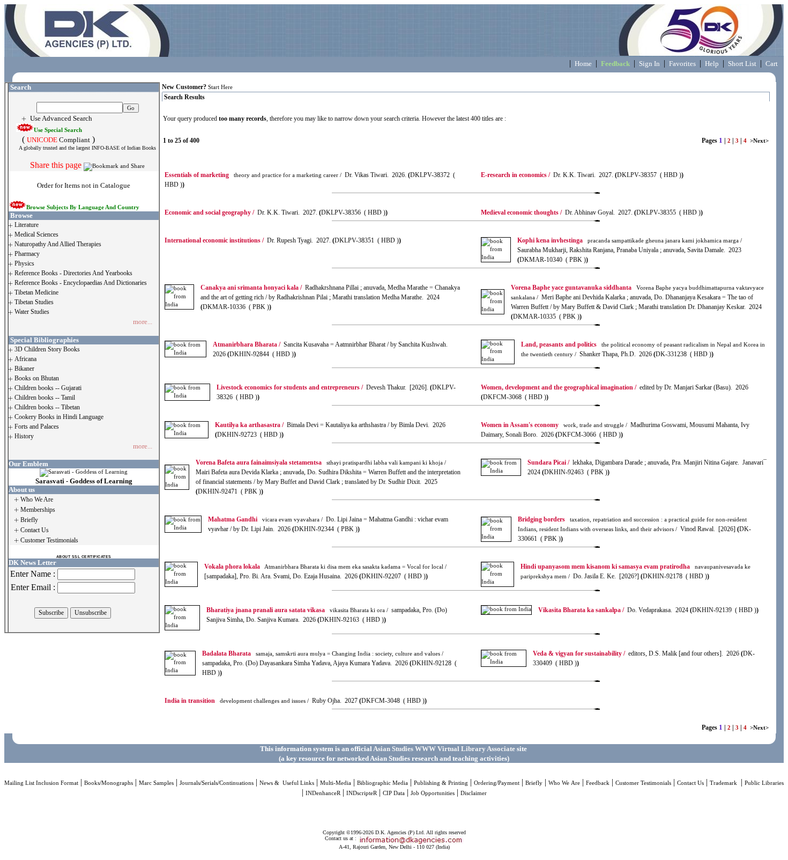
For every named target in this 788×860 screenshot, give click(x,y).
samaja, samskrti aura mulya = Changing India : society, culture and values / (322, 654)
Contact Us (690, 783)
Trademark (724, 783)
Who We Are (564, 783)
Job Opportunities (433, 793)
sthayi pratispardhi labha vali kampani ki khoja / (321, 463)
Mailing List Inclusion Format (41, 783)
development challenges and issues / (237, 701)
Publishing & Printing (441, 783)
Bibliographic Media (382, 783)
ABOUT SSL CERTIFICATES (83, 556)
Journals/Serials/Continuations (217, 783)
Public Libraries (764, 783)
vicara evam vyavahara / (265, 520)
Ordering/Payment (496, 783)
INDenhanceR (323, 793)
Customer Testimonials (643, 783)
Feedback (597, 783)
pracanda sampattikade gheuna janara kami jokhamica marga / (629, 241)
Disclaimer (473, 793)
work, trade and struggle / (554, 425)
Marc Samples (156, 783)
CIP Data (394, 793)
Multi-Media (335, 783)
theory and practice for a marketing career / (253, 175)
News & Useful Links (286, 783)
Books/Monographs (108, 783)
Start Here (220, 87)
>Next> (759, 141)
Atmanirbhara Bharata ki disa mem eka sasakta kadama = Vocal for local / (325, 567)
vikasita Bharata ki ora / (297, 610)
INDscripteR (361, 793)
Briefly (533, 783)
